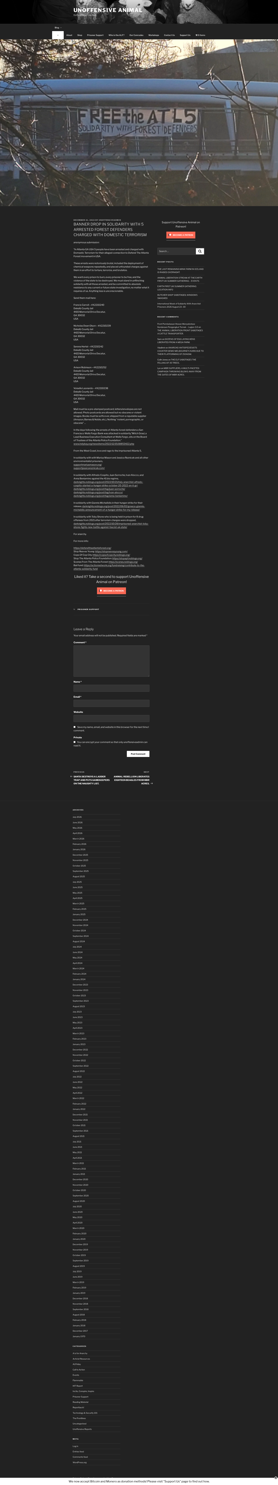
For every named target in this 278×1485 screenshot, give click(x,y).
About (69, 35)
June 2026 (78, 822)
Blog (57, 27)
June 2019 (77, 1277)
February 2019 (79, 1287)
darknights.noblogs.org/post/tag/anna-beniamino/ (101, 496)
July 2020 (77, 1206)
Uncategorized (79, 1423)
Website (78, 712)
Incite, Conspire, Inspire (83, 1391)
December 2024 (80, 920)
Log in (75, 1446)
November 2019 (80, 1249)
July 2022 (77, 1076)
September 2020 (81, 1195)
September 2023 (81, 1001)
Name (78, 681)
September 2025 (81, 871)
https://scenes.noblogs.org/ (123, 561)
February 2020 (79, 1233)
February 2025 (79, 909)
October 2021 (79, 1125)
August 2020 (79, 1201)
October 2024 (79, 930)
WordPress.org (80, 1462)
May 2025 (77, 893)
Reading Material (80, 1402)
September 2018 (80, 1309)
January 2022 (79, 1109)
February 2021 (79, 1168)
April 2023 (77, 1028)
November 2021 (80, 1120)
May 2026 (77, 828)
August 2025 (79, 876)
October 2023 (79, 995)
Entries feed (78, 1451)
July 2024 (77, 946)
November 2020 (80, 1185)
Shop (79, 35)
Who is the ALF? (116, 35)
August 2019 (79, 1266)
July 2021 (77, 1141)
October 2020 (79, 1190)
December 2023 (80, 984)
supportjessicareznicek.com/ (89, 468)
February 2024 (79, 974)
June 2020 (78, 1212)
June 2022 (77, 1082)
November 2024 (80, 925)
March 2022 (78, 1098)
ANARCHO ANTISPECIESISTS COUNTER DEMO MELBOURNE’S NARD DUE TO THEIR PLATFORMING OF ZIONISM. (180, 350)
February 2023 (79, 1039)
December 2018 (80, 1298)
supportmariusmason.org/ (88, 464)
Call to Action (79, 1369)
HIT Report (78, 1386)
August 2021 (79, 1136)
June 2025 (78, 887)
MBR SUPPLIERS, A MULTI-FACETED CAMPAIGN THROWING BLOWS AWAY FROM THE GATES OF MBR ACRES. (179, 371)
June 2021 (77, 1147)
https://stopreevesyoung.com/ (111, 551)
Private (78, 737)
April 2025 (77, 898)
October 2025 (79, 865)
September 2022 (80, 1066)
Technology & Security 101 (85, 1413)
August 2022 (79, 1071)
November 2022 (80, 1055)
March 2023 (78, 1033)
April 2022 (77, 1093)
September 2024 (81, 936)
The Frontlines (79, 1418)
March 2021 (78, 1163)
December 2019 (80, 1244)
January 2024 (79, 979)
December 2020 (80, 1179)
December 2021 (80, 1114)
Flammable (78, 1380)
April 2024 (77, 963)
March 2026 (78, 838)
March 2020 (78, 1228)
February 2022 (79, 1103)
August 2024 (79, 941)
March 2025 (78, 903)
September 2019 (80, 1260)
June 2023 (78, 1017)
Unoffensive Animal (108, 10)
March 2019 (78, 1282)
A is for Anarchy (80, 1353)
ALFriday (77, 1364)
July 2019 (77, 1271)
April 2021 (77, 1158)
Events (76, 1375)
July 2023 (77, 1011)
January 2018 (79, 1325)
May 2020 (77, 1217)
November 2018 (80, 1304)
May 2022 (77, 1087)
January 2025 (79, 914)
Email (77, 696)
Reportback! (78, 1407)
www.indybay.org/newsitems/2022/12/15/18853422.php (104, 443)
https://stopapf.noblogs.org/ (127, 558)
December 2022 (80, 1049)
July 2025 (77, 882)
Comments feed (80, 1457)
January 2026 (79, 849)
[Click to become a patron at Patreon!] (111, 594)
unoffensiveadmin (110, 220)
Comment (80, 642)
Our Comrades (136, 35)
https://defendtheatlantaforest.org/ (92, 548)
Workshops (153, 35)
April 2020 (78, 1222)
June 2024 (78, 952)
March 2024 (78, 968)
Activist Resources (81, 1359)
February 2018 (79, 1320)
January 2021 (79, 1174)
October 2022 (79, 1060)
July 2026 (77, 817)
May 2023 (77, 1022)
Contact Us (169, 35)
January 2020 (79, 1239)
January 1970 (79, 1336)
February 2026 (79, 844)
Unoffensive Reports (82, 1429)
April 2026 (77, 833)
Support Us (185, 35)
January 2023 (79, 1044)
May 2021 (77, 1152)
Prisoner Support (95, 35)
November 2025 (80, 860)
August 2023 (79, 1006)
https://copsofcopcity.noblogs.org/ (111, 555)
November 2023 (80, 990)
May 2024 (77, 957)
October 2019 (79, 1255)
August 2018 (79, 1314)
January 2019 (79, 1293)
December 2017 (80, 1331)
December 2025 (80, 855)
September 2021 (80, 1131)
